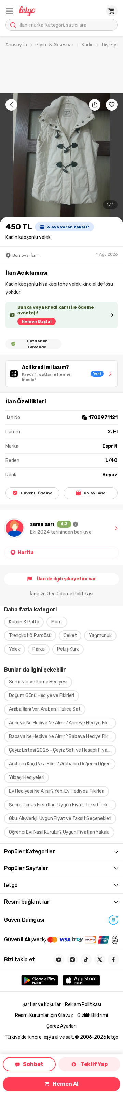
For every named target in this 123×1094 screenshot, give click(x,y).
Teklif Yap (94, 1064)
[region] (61, 157)
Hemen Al (65, 1084)
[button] (9, 11)
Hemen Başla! (37, 321)
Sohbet (33, 1064)
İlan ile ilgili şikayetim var (66, 579)
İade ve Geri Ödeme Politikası (61, 594)
